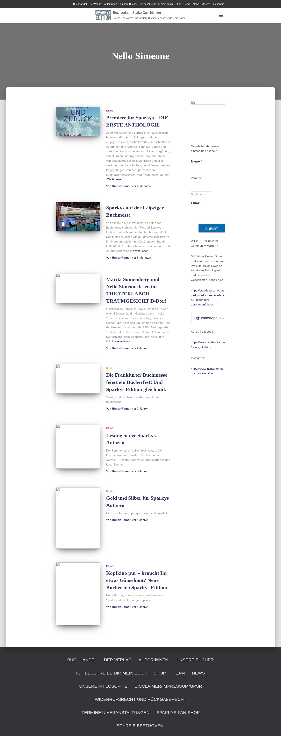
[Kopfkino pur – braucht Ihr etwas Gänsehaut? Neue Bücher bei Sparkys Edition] (78, 593)
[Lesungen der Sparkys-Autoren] (78, 447)
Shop (178, 4)
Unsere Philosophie (213, 4)
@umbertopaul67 (210, 318)
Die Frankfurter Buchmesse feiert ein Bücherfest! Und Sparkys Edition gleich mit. (136, 382)
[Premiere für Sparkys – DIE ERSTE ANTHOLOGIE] (78, 121)
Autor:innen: (111, 4)
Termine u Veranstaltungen (115, 712)
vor (141, 186)
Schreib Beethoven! (140, 725)
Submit (211, 229)
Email (196, 203)
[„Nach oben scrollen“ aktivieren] (273, 728)
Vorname (197, 178)
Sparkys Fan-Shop (178, 712)
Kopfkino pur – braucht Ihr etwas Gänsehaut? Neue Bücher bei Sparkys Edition (136, 580)
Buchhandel (80, 4)
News (196, 4)
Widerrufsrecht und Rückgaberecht (140, 699)
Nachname (198, 194)
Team (187, 4)
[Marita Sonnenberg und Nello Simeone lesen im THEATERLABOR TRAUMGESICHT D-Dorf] (78, 288)
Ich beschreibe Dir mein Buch (156, 4)
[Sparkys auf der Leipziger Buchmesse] (78, 216)
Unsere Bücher (128, 4)
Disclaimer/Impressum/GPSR (168, 686)
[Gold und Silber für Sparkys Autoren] (78, 518)
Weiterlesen (115, 179)
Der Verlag (95, 4)
